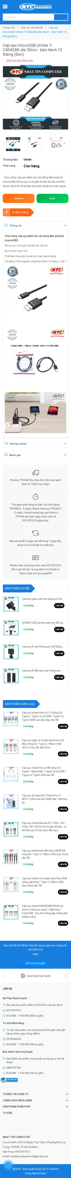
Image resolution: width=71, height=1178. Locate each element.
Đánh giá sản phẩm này (19, 60)
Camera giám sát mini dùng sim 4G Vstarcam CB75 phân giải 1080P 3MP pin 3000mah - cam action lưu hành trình (43, 598)
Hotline (18, 198)
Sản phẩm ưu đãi (17, 588)
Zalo (52, 198)
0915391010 (35, 949)
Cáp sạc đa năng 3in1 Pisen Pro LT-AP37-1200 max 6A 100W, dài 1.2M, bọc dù (44, 799)
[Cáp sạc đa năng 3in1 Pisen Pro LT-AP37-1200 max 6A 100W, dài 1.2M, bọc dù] (11, 802)
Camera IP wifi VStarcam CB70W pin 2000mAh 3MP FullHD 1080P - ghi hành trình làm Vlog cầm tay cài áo (43, 646)
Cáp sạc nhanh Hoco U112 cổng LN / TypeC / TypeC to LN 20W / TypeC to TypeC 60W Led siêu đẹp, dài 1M (43, 716)
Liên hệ (59, 605)
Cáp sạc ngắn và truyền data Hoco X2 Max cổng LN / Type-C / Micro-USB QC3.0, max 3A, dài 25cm (43, 744)
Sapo (43, 1173)
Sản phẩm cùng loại (20, 704)
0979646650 (13, 1039)
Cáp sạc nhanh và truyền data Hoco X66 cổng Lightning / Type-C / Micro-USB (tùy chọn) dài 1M (44, 882)
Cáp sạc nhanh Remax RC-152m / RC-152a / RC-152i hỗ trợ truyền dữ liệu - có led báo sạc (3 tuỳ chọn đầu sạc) (44, 827)
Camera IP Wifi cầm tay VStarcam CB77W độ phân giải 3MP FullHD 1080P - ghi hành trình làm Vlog (43, 670)
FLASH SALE (20, 212)
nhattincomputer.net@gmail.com (29, 1156)
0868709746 (13, 1067)
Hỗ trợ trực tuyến (35, 963)
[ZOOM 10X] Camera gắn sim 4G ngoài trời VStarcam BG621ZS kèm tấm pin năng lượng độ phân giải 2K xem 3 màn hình (43, 622)
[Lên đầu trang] (63, 1167)
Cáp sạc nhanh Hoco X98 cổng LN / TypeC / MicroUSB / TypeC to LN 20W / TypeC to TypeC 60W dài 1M (44, 771)
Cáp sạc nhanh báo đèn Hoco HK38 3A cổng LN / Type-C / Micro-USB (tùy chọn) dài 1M (45, 854)
